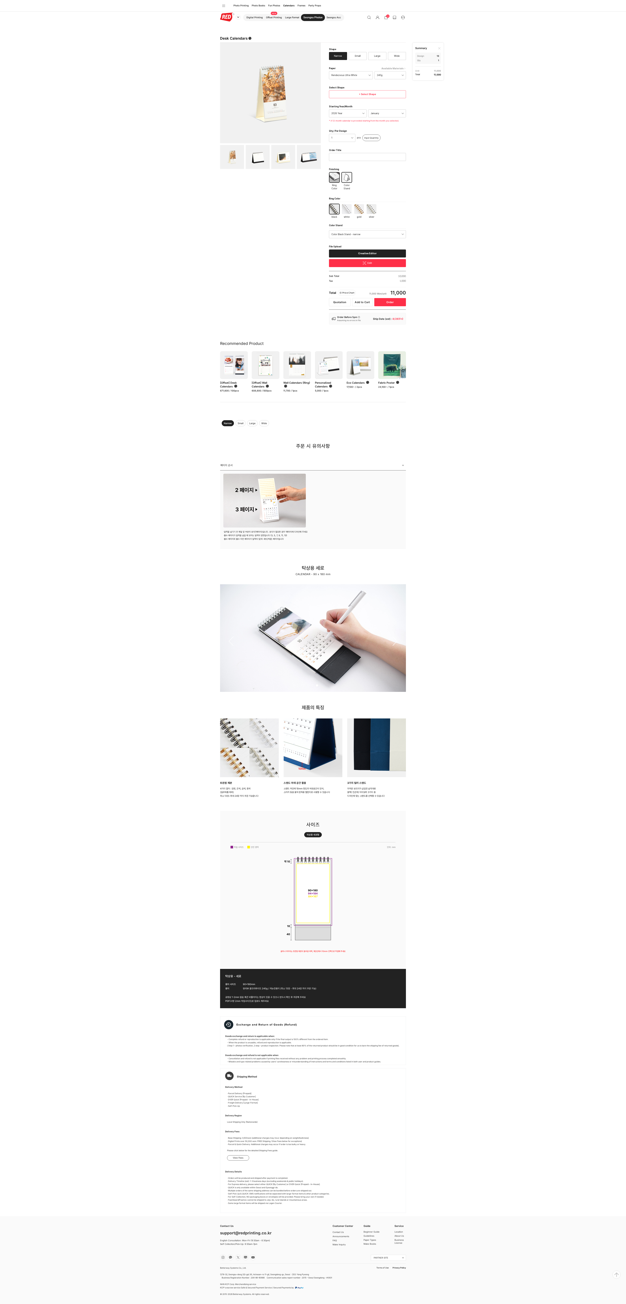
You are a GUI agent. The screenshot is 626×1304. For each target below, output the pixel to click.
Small (240, 423)
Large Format (292, 17)
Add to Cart (362, 302)
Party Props (314, 5)
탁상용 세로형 (313, 834)
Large (252, 423)
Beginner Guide (372, 1231)
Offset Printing (274, 17)
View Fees (238, 1157)
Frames (302, 5)
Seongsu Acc (334, 17)
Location (399, 1231)
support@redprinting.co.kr (246, 1233)
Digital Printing (254, 17)
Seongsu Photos (312, 17)
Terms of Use (382, 1267)
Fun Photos (274, 5)
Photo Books (258, 5)
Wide (264, 423)
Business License (399, 1241)
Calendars (289, 5)
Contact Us (338, 1232)
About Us (399, 1236)
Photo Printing (241, 5)
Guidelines (369, 1236)
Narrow (228, 423)
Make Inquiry (339, 1244)
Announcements (341, 1236)
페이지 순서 (226, 465)
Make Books (370, 1244)
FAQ (335, 1240)
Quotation (339, 302)
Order (390, 302)
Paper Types (370, 1240)
